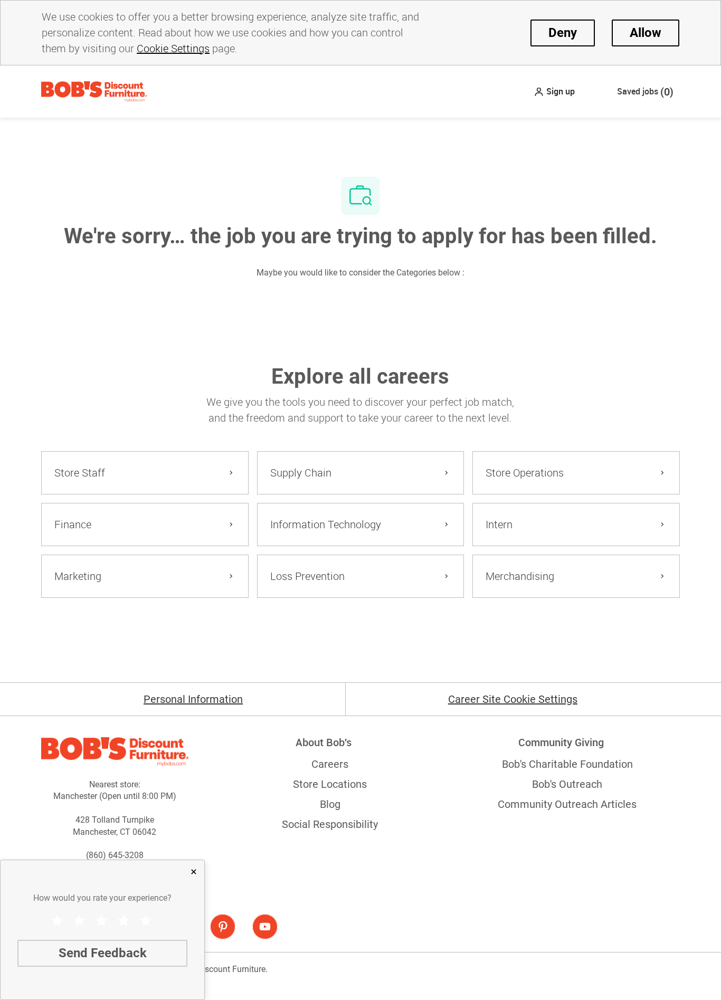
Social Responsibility (330, 824)
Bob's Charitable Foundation (567, 764)
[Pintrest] (222, 926)
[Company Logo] (94, 90)
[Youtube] (265, 926)
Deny (562, 32)
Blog (330, 804)
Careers (329, 764)
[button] (554, 91)
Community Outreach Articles (567, 804)
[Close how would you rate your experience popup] (193, 871)
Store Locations (330, 784)
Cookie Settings (173, 48)
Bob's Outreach (567, 784)
